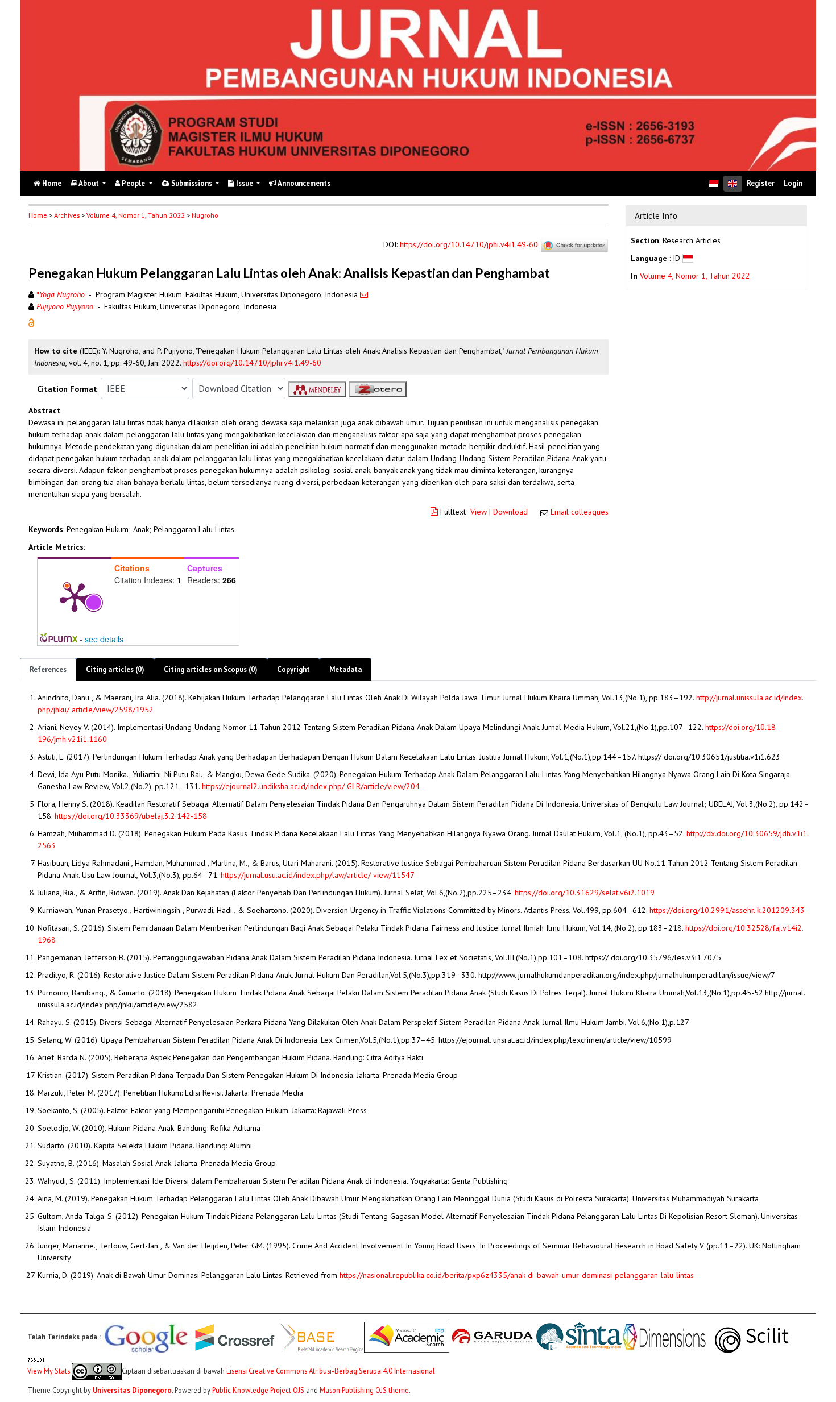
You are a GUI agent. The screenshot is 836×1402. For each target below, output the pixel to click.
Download (510, 512)
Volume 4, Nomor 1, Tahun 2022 (135, 215)
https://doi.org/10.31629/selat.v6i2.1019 (585, 892)
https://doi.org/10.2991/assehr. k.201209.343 (727, 910)
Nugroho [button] (205, 215)
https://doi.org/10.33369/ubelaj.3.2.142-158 (131, 816)
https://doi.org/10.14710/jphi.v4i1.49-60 (469, 245)
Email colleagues (580, 512)
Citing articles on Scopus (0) (211, 669)
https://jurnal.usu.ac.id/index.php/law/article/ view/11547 (318, 875)
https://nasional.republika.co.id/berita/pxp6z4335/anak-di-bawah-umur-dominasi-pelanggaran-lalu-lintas (517, 1275)
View (478, 512)
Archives (67, 215)
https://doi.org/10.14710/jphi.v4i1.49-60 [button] (252, 363)
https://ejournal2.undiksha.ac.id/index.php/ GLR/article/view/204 (311, 786)
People (133, 183)
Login (793, 183)
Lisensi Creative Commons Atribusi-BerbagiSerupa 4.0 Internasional (330, 1370)
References (48, 669)
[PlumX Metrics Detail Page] (74, 596)
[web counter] (36, 1358)
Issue (244, 183)
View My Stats (48, 1370)
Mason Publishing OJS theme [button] (364, 1390)
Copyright (293, 669)
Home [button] (37, 215)
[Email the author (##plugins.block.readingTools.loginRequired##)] (364, 294)
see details (104, 639)
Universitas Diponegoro (132, 1390)
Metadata (345, 669)
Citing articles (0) (115, 669)
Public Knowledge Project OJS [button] (258, 1390)
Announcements (303, 183)
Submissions (191, 183)
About (89, 183)
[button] (31, 322)
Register (761, 183)
